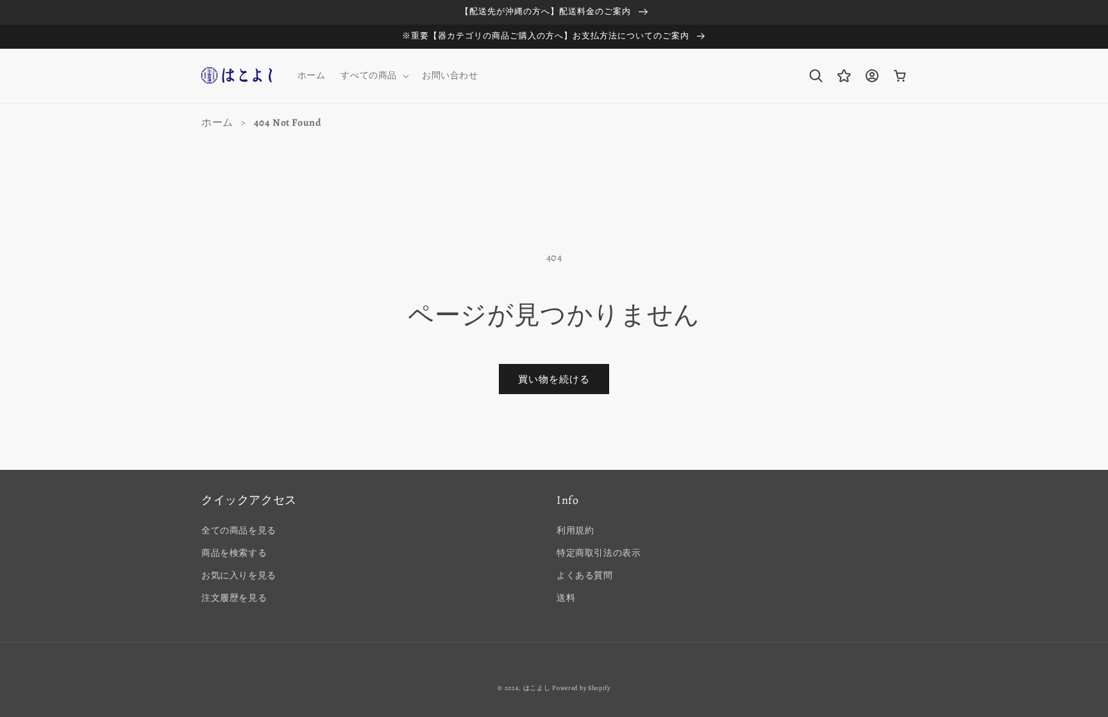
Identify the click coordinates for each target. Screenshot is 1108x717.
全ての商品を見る (238, 530)
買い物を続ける (554, 379)
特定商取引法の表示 (599, 553)
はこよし (537, 688)
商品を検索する (234, 553)
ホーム (217, 123)
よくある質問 (585, 575)
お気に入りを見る (238, 575)
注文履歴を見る (234, 598)
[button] (373, 75)
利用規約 (575, 530)
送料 (566, 598)
